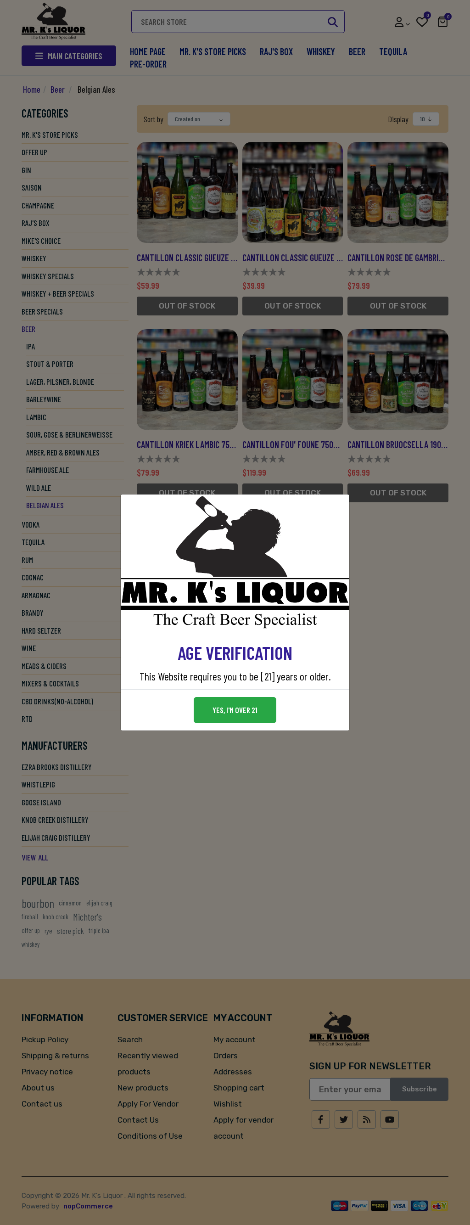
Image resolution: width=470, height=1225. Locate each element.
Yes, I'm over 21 (235, 709)
